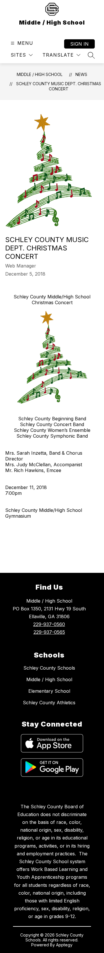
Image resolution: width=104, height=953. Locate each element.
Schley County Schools (49, 668)
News (81, 74)
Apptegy (64, 944)
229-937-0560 (49, 624)
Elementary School (49, 691)
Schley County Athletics (49, 702)
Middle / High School (39, 74)
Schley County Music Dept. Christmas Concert (58, 86)
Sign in (79, 44)
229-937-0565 (49, 632)
